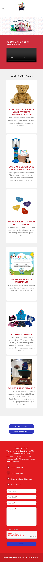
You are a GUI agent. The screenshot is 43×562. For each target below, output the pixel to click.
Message (12, 509)
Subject (11, 503)
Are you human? (14, 529)
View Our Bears (21, 426)
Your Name (12, 491)
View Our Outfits (21, 431)
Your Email (12, 497)
